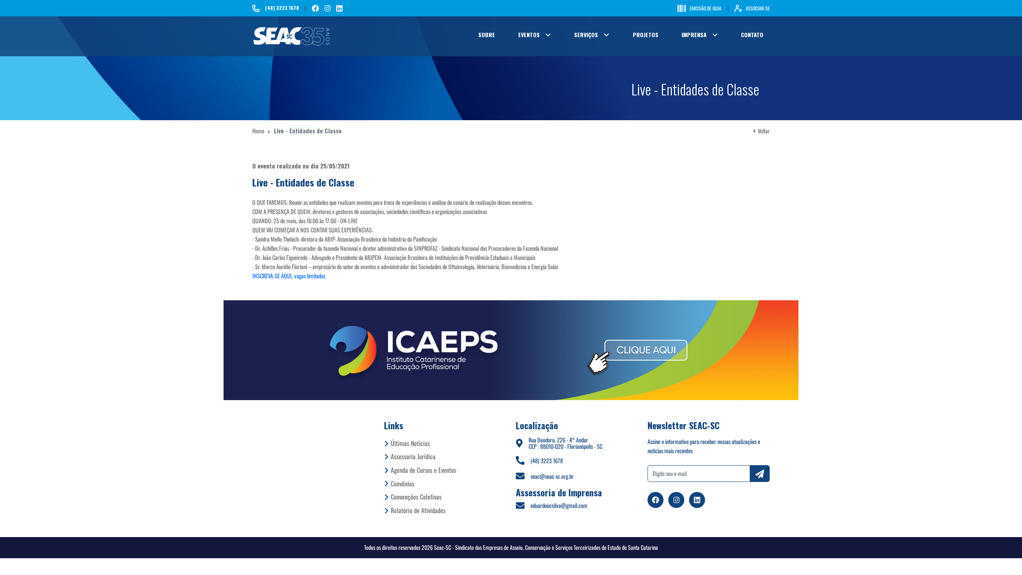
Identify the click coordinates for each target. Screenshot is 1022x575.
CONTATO (752, 34)
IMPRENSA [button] (694, 34)
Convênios (402, 483)
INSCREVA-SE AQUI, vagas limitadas (288, 276)
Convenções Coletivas (416, 497)
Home (258, 131)
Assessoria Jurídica (413, 456)
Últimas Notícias (410, 443)
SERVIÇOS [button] (586, 34)
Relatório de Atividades (418, 510)
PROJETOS (645, 34)
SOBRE (486, 34)
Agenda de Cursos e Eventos (423, 470)
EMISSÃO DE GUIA (705, 8)
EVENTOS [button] (529, 34)
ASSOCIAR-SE (758, 8)
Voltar (764, 131)
